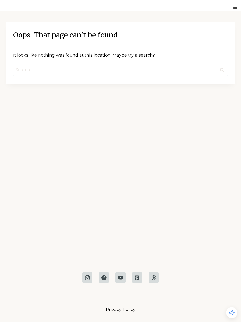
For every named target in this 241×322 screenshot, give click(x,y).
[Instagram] (87, 277)
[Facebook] (104, 277)
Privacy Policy (120, 309)
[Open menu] (236, 7)
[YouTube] (120, 277)
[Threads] (154, 277)
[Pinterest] (137, 277)
